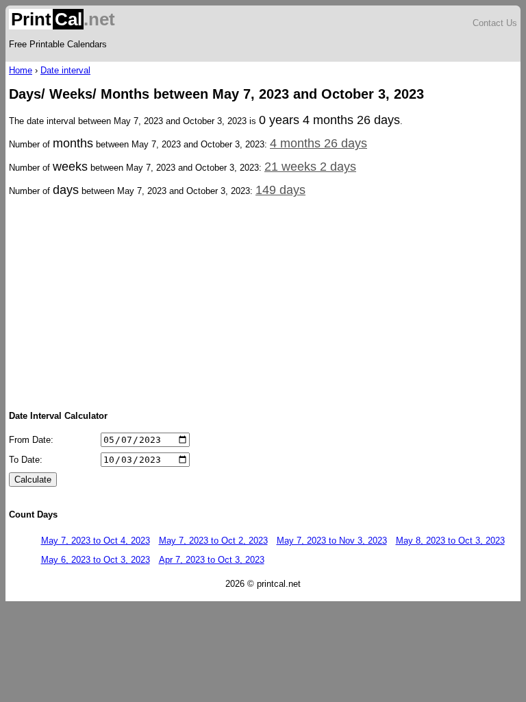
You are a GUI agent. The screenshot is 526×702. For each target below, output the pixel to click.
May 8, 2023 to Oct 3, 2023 (450, 540)
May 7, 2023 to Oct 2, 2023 (213, 540)
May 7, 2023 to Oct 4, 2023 (95, 540)
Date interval (65, 70)
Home (20, 70)
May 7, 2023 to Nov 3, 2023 (332, 540)
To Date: (25, 460)
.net (63, 19)
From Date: (31, 440)
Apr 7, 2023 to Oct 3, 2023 (211, 560)
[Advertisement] (263, 302)
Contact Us (495, 23)
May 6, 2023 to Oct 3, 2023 (95, 560)
